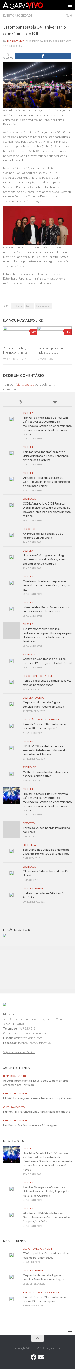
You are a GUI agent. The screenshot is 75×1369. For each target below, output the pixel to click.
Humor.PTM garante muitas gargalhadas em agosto (36, 1111)
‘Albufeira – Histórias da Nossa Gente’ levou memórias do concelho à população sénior (46, 482)
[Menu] (70, 5)
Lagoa (29, 306)
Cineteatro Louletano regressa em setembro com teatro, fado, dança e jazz (46, 585)
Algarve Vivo (16, 41)
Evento (8, 15)
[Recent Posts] (20, 402)
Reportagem (44, 676)
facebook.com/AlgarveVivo (34, 1042)
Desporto (29, 529)
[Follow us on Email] (41, 1357)
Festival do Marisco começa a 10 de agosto (31, 1125)
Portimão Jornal (34, 719)
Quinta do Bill (43, 306)
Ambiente (29, 741)
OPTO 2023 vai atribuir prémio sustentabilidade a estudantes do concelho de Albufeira (45, 750)
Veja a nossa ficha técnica (19, 1052)
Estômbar (17, 306)
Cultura (28, 413)
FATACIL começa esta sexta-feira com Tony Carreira (37, 1098)
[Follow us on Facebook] (34, 1357)
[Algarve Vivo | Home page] (30, 5)
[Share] (43, 56)
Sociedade (24, 15)
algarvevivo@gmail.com (27, 1038)
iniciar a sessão (24, 384)
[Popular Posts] (55, 402)
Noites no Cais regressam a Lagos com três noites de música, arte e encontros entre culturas (45, 559)
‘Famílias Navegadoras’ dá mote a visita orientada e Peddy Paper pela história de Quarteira (46, 456)
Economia (29, 845)
